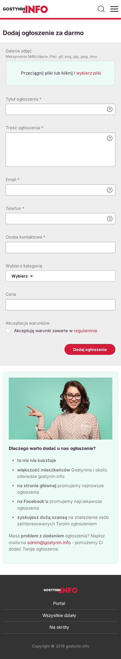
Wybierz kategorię (24, 266)
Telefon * (15, 208)
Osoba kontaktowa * (25, 237)
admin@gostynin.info (49, 542)
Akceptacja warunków (28, 323)
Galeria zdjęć (51, 53)
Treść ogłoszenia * (24, 127)
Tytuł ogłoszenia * (23, 99)
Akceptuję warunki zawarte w (55, 330)
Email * (12, 179)
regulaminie (85, 330)
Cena (11, 294)
